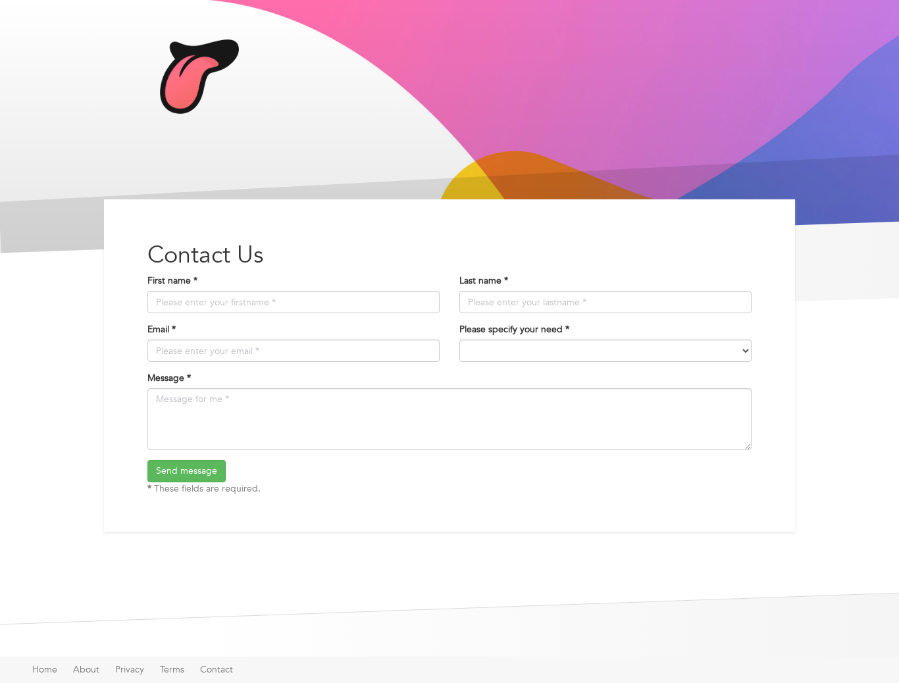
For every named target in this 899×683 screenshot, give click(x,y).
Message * (169, 378)
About (86, 669)
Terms (172, 669)
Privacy (129, 669)
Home (44, 669)
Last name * (483, 280)
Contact (216, 669)
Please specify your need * (514, 329)
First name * (172, 280)
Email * (161, 329)
